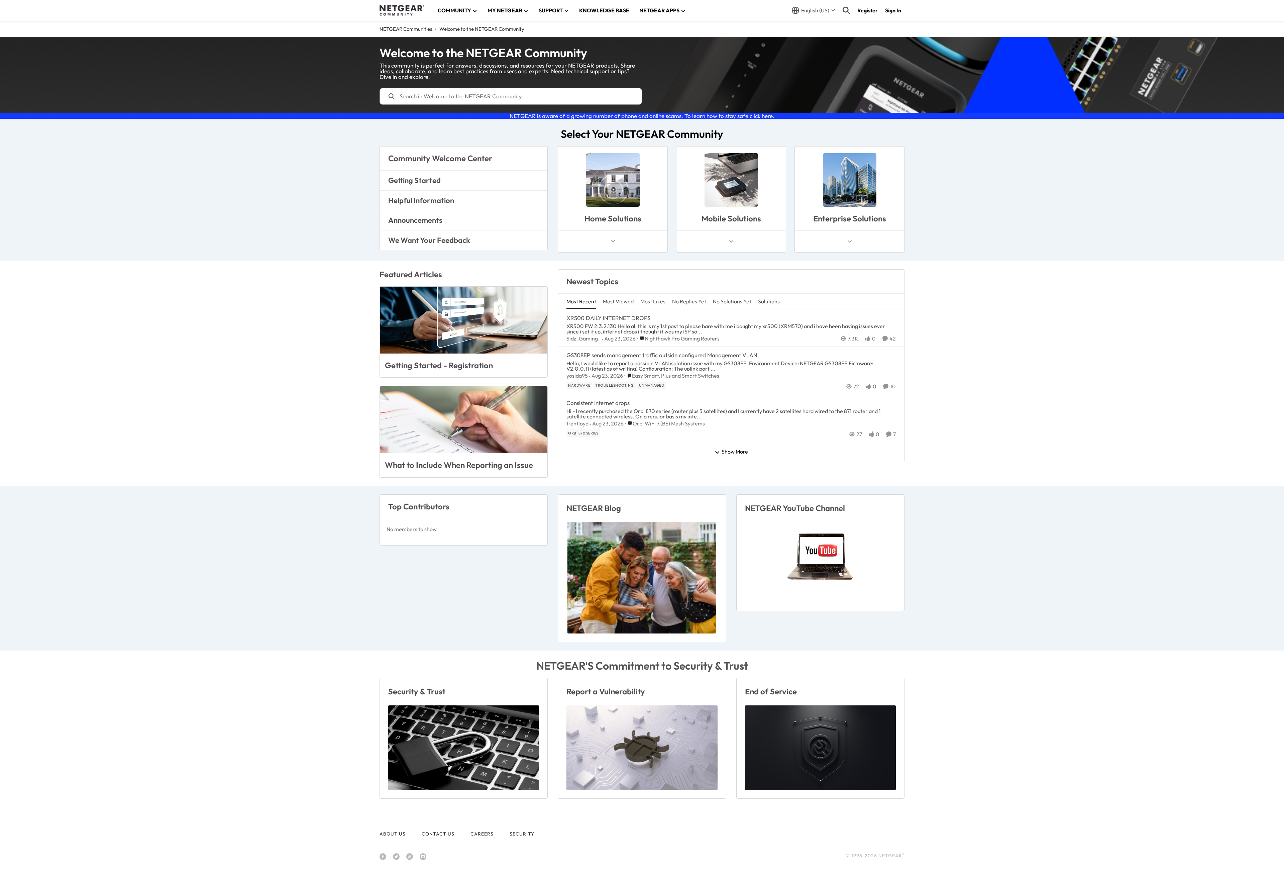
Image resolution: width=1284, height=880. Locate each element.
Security (522, 834)
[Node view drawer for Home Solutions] (613, 241)
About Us (393, 834)
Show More (735, 452)
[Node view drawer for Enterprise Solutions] (850, 241)
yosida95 (577, 375)
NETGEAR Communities (406, 29)
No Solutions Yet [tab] (732, 301)
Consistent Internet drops (598, 402)
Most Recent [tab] (581, 301)
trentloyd (577, 423)
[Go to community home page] (402, 10)
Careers (482, 834)
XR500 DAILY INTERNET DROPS (608, 317)
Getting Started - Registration (439, 365)
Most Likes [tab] (652, 301)
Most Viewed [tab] (618, 301)
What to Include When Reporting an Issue (459, 465)
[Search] (846, 10)
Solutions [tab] (769, 301)
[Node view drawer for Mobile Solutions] (731, 241)
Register (867, 10)
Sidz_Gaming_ (583, 338)
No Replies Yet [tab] (689, 301)
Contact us (438, 834)
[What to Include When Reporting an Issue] (463, 419)
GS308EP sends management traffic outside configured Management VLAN (661, 355)
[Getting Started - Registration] (463, 320)
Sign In (893, 10)
